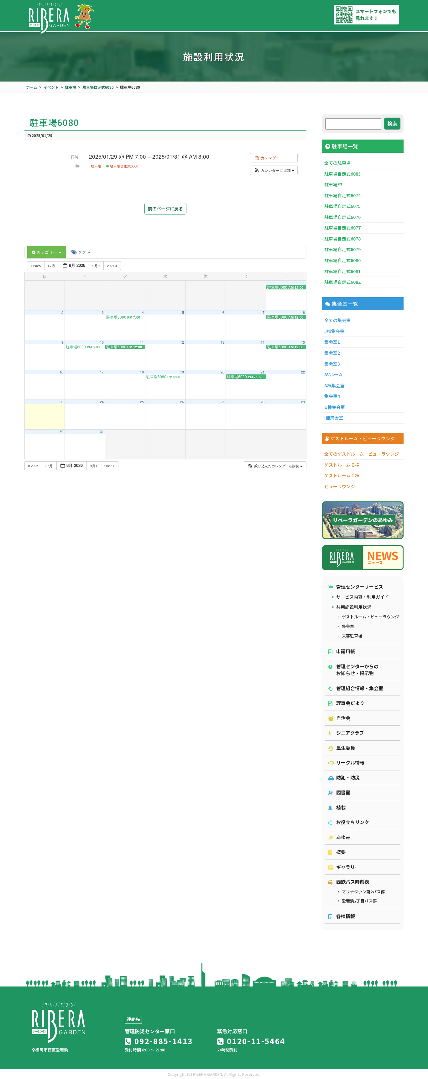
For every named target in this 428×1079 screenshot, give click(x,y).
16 (61, 372)
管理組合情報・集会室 (359, 688)
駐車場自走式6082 (342, 282)
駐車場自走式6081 (342, 271)
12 (182, 342)
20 (222, 372)
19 (182, 372)
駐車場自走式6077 (342, 228)
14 (262, 342)
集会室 (348, 626)
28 (262, 401)
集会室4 (332, 396)
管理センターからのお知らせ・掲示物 (357, 670)
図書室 (343, 792)
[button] (273, 170)
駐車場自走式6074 (342, 195)
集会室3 (332, 364)
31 (102, 431)
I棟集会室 (333, 418)
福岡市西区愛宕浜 (51, 1050)
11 (142, 342)
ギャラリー (348, 867)
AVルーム (333, 374)
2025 (37, 265)
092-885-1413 (162, 1040)
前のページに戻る (165, 208)
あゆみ (343, 837)
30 (61, 431)
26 (182, 401)
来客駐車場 (352, 636)
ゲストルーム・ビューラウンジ (370, 617)
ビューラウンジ (339, 486)
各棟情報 (345, 916)
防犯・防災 (348, 777)
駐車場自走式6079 (342, 249)
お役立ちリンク (352, 822)
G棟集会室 (334, 407)
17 (102, 372)
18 (142, 372)
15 (303, 342)
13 (222, 342)
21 (262, 372)
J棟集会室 (334, 331)
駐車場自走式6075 (342, 206)
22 (303, 372)
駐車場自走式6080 (123, 165)
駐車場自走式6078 (342, 238)
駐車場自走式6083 (342, 174)
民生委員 (345, 747)
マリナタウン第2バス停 (363, 892)
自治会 (343, 718)
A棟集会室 (334, 385)
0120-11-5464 (254, 1040)
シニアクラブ (350, 732)
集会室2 (332, 353)
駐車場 (96, 165)
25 (142, 401)
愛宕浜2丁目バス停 (359, 901)
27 (222, 401)
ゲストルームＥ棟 (341, 465)
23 (61, 401)
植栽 (341, 807)
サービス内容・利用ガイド (362, 597)
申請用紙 (345, 651)
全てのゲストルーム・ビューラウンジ (361, 454)
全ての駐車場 (337, 163)
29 (303, 401)
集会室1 (332, 342)
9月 (95, 265)
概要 (341, 852)
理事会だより (350, 703)
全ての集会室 (337, 320)
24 (102, 401)
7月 (52, 265)
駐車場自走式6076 (342, 217)
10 (102, 342)
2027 (111, 265)
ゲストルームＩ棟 (341, 475)
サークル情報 (350, 762)
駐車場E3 (333, 184)
